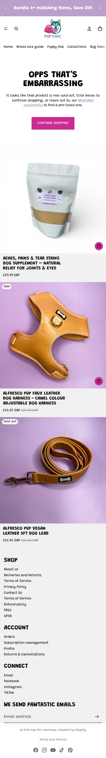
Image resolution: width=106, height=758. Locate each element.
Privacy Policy (15, 587)
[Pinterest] (70, 750)
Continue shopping (53, 123)
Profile (9, 649)
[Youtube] (53, 750)
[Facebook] (36, 750)
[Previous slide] (5, 8)
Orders (9, 637)
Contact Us (13, 593)
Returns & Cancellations (24, 654)
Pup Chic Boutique (43, 730)
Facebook (11, 681)
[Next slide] (100, 8)
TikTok (9, 693)
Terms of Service (17, 581)
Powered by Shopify (72, 730)
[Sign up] (97, 716)
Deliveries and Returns (22, 575)
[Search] (16, 28)
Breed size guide (30, 47)
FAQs (7, 610)
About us (11, 569)
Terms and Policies (53, 739)
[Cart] (100, 28)
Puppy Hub (55, 47)
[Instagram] (44, 750)
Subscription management (26, 643)
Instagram (13, 687)
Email (8, 675)
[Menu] (5, 28)
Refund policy (15, 604)
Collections (77, 47)
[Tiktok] (62, 750)
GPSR (8, 616)
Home (8, 47)
